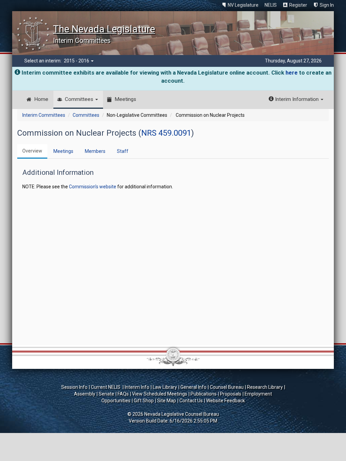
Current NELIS (106, 387)
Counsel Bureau (227, 387)
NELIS (271, 5)
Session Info (74, 387)
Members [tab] (95, 151)
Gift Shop (144, 400)
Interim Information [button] (297, 99)
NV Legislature (243, 5)
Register (298, 5)
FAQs (123, 394)
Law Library (165, 387)
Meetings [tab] (63, 151)
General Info (193, 387)
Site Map (166, 400)
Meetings (125, 99)
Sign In (327, 5)
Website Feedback (225, 400)
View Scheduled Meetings (159, 394)
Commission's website (92, 186)
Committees (80, 99)
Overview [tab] (32, 151)
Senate (106, 394)
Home (41, 99)
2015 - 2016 (77, 60)
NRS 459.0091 (166, 133)
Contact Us (191, 400)
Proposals (230, 394)
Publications (204, 394)
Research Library (265, 387)
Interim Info (137, 387)
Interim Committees (43, 115)
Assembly (84, 394)
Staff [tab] (122, 151)
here (292, 72)
